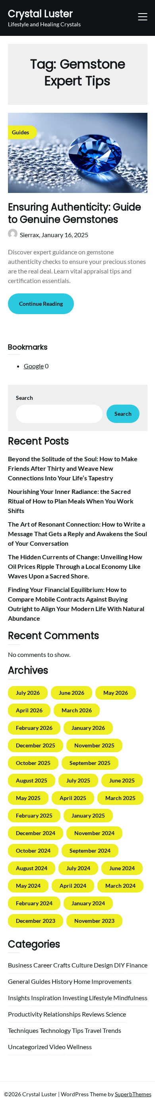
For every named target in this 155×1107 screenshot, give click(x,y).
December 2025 (35, 745)
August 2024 (31, 868)
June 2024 (122, 868)
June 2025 (122, 780)
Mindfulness (130, 997)
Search (24, 397)
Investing (75, 997)
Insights (19, 997)
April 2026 (29, 710)
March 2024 (120, 885)
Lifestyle (100, 997)
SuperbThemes (133, 1094)
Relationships (62, 1014)
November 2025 (94, 745)
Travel (93, 1030)
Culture (82, 965)
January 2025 (88, 815)
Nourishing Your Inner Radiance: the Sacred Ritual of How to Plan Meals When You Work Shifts (71, 501)
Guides (40, 981)
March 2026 (77, 710)
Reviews (93, 1014)
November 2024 (94, 833)
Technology (55, 1030)
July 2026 (28, 692)
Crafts (61, 965)
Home (82, 981)
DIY (119, 965)
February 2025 (34, 815)
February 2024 (34, 903)
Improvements (111, 981)
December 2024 (35, 833)
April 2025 (73, 797)
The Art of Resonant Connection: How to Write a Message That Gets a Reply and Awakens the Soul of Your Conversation (77, 533)
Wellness (79, 1046)
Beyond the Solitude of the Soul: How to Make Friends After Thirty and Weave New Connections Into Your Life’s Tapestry (73, 468)
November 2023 (94, 920)
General (19, 981)
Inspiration (46, 997)
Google (34, 366)
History (62, 981)
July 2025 (78, 780)
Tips (77, 1030)
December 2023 (35, 920)
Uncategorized (28, 1046)
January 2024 (88, 903)
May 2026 (115, 692)
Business (20, 965)
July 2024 (78, 868)
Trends (112, 1030)
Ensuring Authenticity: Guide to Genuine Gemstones (74, 213)
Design (103, 965)
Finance (136, 965)
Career (42, 965)
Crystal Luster (40, 14)
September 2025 (90, 762)
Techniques (23, 1030)
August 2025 (31, 780)
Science (116, 1014)
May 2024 (28, 885)
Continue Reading (41, 303)
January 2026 (88, 727)
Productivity (25, 1014)
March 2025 (120, 797)
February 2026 (34, 727)
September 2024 (90, 850)
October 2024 (33, 850)
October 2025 (33, 762)
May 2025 (28, 797)
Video (57, 1046)
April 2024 (73, 885)
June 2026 (71, 692)
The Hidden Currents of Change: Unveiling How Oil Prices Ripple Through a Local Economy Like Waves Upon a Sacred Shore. (75, 566)
